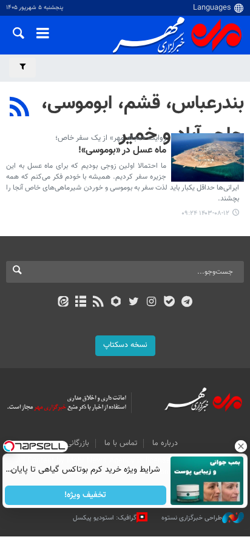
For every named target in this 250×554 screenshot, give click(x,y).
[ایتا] (62, 302)
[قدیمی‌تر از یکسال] (207, 157)
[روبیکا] (116, 302)
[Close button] (241, 446)
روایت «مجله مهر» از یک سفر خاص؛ (110, 138)
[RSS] (19, 108)
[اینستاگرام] (151, 302)
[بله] (169, 302)
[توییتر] (133, 302)
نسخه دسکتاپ (125, 345)
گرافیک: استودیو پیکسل (105, 518)
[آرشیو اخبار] (80, 302)
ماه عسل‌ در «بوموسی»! (122, 151)
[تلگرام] (187, 302)
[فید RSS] (98, 302)
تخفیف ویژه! (86, 495)
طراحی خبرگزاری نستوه (191, 518)
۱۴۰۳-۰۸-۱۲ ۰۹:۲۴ (205, 213)
